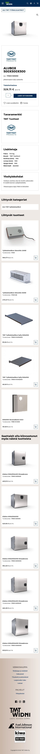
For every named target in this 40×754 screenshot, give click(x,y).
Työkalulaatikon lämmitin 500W (14, 293)
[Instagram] (20, 702)
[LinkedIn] (24, 702)
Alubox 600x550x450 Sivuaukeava (15, 601)
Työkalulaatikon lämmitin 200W (14, 250)
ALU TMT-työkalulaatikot (13, 10)
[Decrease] (4, 95)
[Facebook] (16, 702)
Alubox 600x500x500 (10, 516)
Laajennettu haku (20, 680)
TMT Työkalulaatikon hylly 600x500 (15, 335)
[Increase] (12, 95)
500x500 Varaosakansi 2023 (12, 420)
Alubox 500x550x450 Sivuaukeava (15, 474)
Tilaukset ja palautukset (20, 677)
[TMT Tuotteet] (11, 63)
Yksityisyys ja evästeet (20, 671)
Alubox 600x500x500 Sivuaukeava (15, 559)
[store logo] (15, 3)
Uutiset (20, 683)
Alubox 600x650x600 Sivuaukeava (15, 643)
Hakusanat (20, 674)
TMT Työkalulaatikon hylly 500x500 (15, 377)
